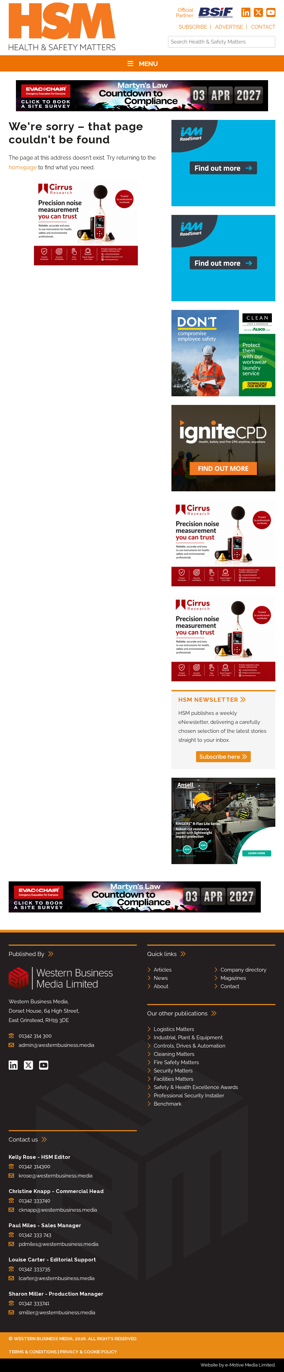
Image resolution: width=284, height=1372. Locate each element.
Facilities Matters (173, 1079)
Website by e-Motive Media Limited (238, 1365)
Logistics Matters (174, 1029)
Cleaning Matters (174, 1054)
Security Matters (173, 1071)
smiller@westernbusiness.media (57, 1312)
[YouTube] (270, 13)
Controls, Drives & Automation (189, 1046)
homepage (23, 167)
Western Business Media (43, 1338)
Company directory (243, 970)
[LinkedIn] (245, 13)
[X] (258, 13)
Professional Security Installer (189, 1095)
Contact (263, 27)
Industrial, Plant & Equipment (188, 1037)
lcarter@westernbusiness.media (57, 1278)
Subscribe (193, 27)
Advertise (229, 27)
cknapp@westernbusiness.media (58, 1210)
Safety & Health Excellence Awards (196, 1087)
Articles (162, 970)
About (161, 986)
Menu (148, 63)
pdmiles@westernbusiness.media (58, 1244)
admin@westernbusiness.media (56, 1045)
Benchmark (167, 1104)
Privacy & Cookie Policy (88, 1351)
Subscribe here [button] (219, 757)
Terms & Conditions (33, 1351)
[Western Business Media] (61, 988)
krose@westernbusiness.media (55, 1176)
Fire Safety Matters (176, 1062)
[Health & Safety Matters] (62, 53)
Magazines (233, 978)
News (161, 978)
